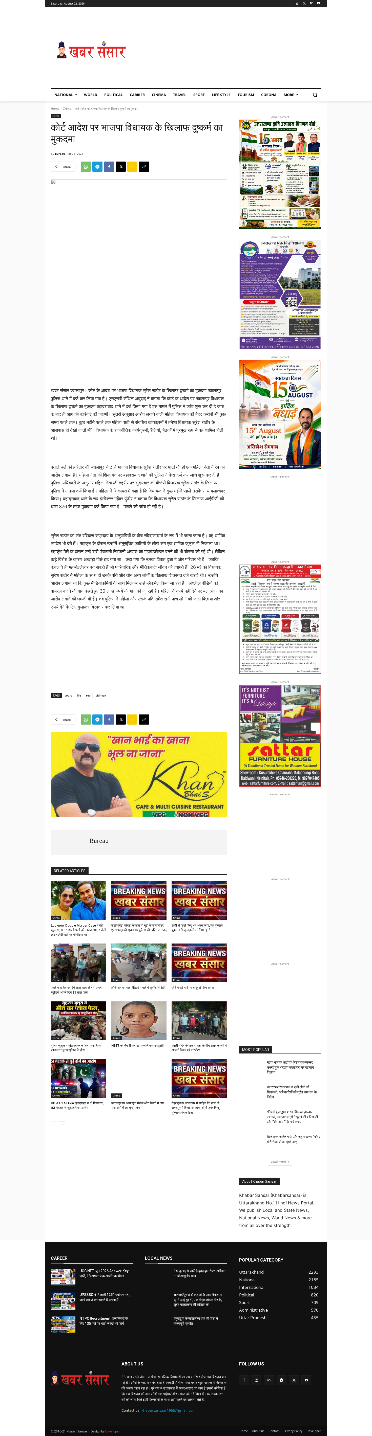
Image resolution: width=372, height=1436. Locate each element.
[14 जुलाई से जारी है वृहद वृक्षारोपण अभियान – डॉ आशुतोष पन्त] (157, 1277)
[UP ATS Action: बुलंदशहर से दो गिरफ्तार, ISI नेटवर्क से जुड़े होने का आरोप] (78, 1078)
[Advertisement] (226, 50)
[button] (315, 95)
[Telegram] (97, 167)
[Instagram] (297, 4)
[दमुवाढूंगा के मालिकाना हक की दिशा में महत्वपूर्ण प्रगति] (157, 1324)
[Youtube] (318, 4)
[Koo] (132, 167)
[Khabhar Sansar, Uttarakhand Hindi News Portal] (91, 50)
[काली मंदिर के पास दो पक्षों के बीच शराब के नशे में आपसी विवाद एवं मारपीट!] (199, 1020)
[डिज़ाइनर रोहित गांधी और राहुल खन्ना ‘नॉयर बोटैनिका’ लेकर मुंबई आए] (251, 1143)
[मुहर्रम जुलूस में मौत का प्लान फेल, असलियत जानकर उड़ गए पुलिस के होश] (78, 1020)
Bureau (60, 153)
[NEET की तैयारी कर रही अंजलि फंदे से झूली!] (139, 1020)
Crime (67, 108)
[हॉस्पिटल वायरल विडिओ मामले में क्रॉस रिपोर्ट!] (139, 963)
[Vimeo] (311, 4)
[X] (304, 4)
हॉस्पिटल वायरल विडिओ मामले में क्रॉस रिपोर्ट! (138, 988)
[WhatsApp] (86, 167)
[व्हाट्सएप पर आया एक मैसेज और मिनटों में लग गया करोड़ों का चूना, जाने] (139, 1078)
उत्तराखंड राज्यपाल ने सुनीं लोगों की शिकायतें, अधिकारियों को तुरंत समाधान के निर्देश (292, 1092)
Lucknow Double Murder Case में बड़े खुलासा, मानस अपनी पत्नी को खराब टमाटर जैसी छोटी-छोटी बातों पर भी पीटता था (78, 930)
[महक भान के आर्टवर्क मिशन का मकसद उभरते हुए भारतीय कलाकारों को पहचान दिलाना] (251, 1068)
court (68, 695)
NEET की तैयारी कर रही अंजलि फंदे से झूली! (137, 1045)
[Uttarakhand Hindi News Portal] (80, 1378)
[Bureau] (70, 843)
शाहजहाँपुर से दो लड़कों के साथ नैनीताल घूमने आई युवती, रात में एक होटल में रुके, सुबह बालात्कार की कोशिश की (198, 1300)
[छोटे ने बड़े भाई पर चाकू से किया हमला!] (199, 963)
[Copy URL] (144, 167)
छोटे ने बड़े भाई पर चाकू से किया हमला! (194, 988)
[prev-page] (54, 1124)
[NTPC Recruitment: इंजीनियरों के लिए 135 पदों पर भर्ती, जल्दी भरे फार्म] (63, 1324)
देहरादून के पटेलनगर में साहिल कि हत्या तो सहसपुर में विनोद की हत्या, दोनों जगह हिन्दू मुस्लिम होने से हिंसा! (195, 1107)
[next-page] (62, 1124)
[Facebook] (290, 4)
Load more (278, 1161)
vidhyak (101, 695)
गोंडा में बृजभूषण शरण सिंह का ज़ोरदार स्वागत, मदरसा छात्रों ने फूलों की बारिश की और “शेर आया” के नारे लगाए (292, 1117)
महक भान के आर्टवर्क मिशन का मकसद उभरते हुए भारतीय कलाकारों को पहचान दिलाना (290, 1067)
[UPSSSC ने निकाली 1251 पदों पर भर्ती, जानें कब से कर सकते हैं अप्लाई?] (63, 1301)
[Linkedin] (269, 1380)
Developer (112, 1431)
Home (55, 108)
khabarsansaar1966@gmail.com (168, 1410)
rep (88, 695)
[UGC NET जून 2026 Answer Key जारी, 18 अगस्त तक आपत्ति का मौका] (63, 1277)
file (79, 695)
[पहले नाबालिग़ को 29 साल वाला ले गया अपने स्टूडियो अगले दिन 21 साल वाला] (78, 963)
